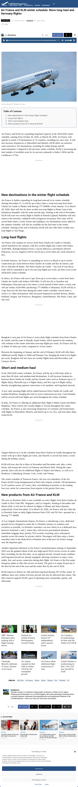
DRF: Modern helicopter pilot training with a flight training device (8, 640)
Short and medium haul (18, 121)
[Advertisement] (39, 175)
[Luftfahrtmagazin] (16, 3)
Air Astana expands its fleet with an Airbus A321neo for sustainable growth (28, 667)
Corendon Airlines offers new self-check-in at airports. (10, 735)
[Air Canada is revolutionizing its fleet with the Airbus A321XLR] (69, 629)
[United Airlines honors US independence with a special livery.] (49, 629)
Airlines (5, 20)
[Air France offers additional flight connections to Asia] (49, 655)
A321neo (20, 680)
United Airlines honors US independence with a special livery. (47, 640)
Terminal (62, 680)
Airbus (37, 680)
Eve (55, 680)
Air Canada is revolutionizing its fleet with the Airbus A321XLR (68, 639)
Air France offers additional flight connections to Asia (48, 665)
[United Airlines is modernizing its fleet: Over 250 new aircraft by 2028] (69, 655)
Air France (29, 680)
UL (68, 680)
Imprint (47, 784)
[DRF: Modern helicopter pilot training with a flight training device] (9, 629)
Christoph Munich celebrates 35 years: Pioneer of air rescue (9, 665)
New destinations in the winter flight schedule (27, 115)
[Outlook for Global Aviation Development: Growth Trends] (29, 629)
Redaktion (12, 35)
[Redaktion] (3, 35)
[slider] (31, 40)
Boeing (50, 680)
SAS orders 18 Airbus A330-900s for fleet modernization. (68, 735)
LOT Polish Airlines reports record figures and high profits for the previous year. (48, 736)
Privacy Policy (38, 784)
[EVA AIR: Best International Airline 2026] (29, 725)
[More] (75, 35)
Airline (43, 680)
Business (42, 732)
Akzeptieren (39, 768)
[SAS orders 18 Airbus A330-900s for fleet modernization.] (68, 725)
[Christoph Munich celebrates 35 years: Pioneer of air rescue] (9, 655)
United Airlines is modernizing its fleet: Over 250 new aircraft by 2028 (68, 666)
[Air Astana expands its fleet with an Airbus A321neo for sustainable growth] (29, 655)
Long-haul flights (15, 118)
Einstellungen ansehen (39, 780)
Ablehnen (39, 774)
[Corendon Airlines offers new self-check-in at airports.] (10, 725)
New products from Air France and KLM (25, 124)
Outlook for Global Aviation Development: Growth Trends (28, 639)
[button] (75, 752)
